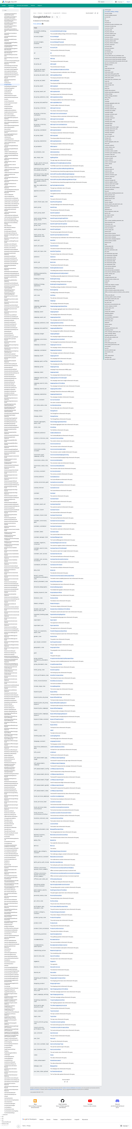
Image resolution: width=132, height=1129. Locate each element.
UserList (52, 1038)
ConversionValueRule (56, 460)
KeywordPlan (53, 691)
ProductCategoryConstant (57, 912)
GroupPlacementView (56, 664)
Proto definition (37, 24)
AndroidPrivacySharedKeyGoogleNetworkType (63, 179)
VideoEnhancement (55, 1060)
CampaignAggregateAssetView (58, 306)
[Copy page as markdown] (57, 17)
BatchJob (53, 262)
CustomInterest (54, 487)
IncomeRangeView (55, 686)
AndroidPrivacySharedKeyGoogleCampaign (62, 174)
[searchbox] (10, 10)
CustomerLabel (54, 531)
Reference (11, 5)
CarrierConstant (55, 399)
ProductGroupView (55, 917)
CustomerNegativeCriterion (58, 542)
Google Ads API (47, 13)
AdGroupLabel (54, 135)
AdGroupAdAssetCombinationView (59, 69)
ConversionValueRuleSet (57, 465)
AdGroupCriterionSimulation (58, 124)
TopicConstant (54, 1011)
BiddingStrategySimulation (58, 284)
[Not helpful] (97, 13)
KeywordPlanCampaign (56, 708)
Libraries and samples (22, 5)
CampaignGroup (54, 366)
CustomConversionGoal (56, 482)
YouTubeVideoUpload (56, 1071)
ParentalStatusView (56, 895)
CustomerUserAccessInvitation (59, 559)
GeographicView (54, 647)
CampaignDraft (54, 355)
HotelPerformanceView (56, 675)
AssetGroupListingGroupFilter (59, 218)
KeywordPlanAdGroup (56, 697)
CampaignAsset (54, 311)
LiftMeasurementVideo (56, 790)
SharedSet (53, 972)
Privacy (28, 1125)
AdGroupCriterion (55, 108)
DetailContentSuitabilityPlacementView (62, 575)
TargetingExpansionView (57, 1000)
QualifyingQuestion (56, 934)
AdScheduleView (54, 152)
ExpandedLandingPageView (57, 614)
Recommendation (55, 939)
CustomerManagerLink (56, 537)
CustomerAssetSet (55, 504)
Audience (53, 257)
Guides (4, 5)
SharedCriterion (55, 967)
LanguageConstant (55, 741)
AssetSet (52, 240)
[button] (10, 1115)
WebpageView (53, 1066)
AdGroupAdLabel (54, 80)
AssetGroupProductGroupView (58, 224)
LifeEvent (53, 752)
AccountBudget (54, 36)
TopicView (53, 1016)
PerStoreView (54, 901)
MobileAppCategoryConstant (58, 851)
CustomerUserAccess (56, 553)
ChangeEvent (54, 410)
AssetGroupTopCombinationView (59, 235)
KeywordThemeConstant (56, 719)
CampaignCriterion (55, 344)
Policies (33, 5)
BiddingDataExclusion (56, 268)
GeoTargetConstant (55, 642)
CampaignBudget (55, 333)
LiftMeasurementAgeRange (57, 757)
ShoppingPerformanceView (57, 978)
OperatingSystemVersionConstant (60, 884)
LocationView (54, 823)
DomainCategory (54, 603)
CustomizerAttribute (56, 564)
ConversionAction (55, 443)
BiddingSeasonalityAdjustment (59, 273)
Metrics (52, 845)
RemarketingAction (55, 950)
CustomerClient (54, 509)
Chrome (48, 1119)
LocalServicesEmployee (57, 796)
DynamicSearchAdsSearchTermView (60, 609)
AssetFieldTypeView (56, 202)
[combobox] (105, 1)
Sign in (128, 1)
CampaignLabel (54, 372)
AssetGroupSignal (55, 229)
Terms (24, 1125)
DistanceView (54, 598)
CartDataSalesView (55, 405)
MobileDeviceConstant (56, 856)
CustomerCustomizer (56, 526)
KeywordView (53, 724)
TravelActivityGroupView (57, 1022)
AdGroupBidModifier (56, 102)
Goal (51, 653)
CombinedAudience (55, 432)
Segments (53, 961)
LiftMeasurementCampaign (57, 763)
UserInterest (54, 1033)
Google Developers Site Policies (55, 1089)
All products (85, 1119)
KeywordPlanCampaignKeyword (58, 713)
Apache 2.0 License (34, 1089)
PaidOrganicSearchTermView (58, 890)
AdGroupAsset (54, 86)
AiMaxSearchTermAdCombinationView (60, 163)
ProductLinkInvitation (57, 928)
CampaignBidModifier (56, 328)
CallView (52, 295)
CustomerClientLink (56, 515)
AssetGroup (53, 207)
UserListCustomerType (56, 1044)
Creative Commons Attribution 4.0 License (71, 1087)
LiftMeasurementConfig (57, 768)
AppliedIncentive (55, 191)
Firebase (55, 1119)
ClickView (53, 427)
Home (34, 13)
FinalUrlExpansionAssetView (58, 631)
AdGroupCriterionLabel (57, 119)
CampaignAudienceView (56, 322)
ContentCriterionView (56, 438)
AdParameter (53, 146)
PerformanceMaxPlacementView (59, 906)
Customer (52, 493)
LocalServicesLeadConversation (59, 807)
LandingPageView (55, 735)
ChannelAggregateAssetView (58, 421)
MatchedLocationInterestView (59, 834)
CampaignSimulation (56, 394)
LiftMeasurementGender (57, 785)
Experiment (53, 620)
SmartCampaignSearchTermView (59, 989)
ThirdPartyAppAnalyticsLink (58, 1005)
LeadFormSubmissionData (57, 746)
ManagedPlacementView (56, 829)
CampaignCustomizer (56, 350)
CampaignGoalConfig (56, 361)
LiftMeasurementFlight (57, 779)
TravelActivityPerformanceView (59, 1027)
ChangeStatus (54, 416)
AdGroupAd (53, 64)
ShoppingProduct (55, 983)
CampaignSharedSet (55, 388)
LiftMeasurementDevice (57, 774)
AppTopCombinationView (57, 185)
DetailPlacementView (56, 581)
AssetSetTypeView (55, 251)
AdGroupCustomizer (55, 130)
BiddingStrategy (55, 279)
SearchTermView (55, 956)
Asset (51, 196)
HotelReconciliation (56, 680)
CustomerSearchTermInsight (58, 548)
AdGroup (52, 58)
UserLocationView (55, 1049)
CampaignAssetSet (55, 317)
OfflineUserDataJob (56, 879)
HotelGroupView (54, 669)
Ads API (14, 2)
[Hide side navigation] (18, 1126)
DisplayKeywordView (56, 592)
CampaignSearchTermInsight (58, 377)
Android (41, 1119)
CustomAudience (54, 476)
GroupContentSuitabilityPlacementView (61, 658)
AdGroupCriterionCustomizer (58, 113)
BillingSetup (54, 289)
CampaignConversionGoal (57, 339)
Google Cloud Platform (66, 1119)
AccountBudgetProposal (57, 42)
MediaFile (53, 840)
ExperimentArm (54, 625)
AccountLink (53, 47)
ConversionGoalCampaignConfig (59, 454)
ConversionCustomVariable (58, 449)
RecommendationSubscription (58, 945)
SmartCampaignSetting (56, 994)
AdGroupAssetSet (55, 91)
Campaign (53, 300)
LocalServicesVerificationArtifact (60, 812)
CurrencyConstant (55, 471)
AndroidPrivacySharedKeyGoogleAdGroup (62, 168)
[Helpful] (95, 13)
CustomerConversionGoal (57, 520)
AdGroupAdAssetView (56, 75)
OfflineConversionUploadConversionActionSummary (65, 873)
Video (52, 1055)
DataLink (52, 570)
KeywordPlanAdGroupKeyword (58, 702)
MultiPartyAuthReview (56, 862)
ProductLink (53, 923)
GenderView (53, 636)
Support (40, 5)
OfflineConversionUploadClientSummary (62, 867)
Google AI (77, 1119)
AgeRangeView (54, 157)
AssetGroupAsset (55, 213)
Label (51, 730)
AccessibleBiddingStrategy (58, 31)
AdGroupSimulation (55, 141)
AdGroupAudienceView (56, 97)
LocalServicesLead (55, 801)
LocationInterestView (56, 818)
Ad (51, 53)
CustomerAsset (54, 498)
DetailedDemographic (56, 587)
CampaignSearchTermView (57, 383)
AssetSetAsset (54, 246)
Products (40, 13)
